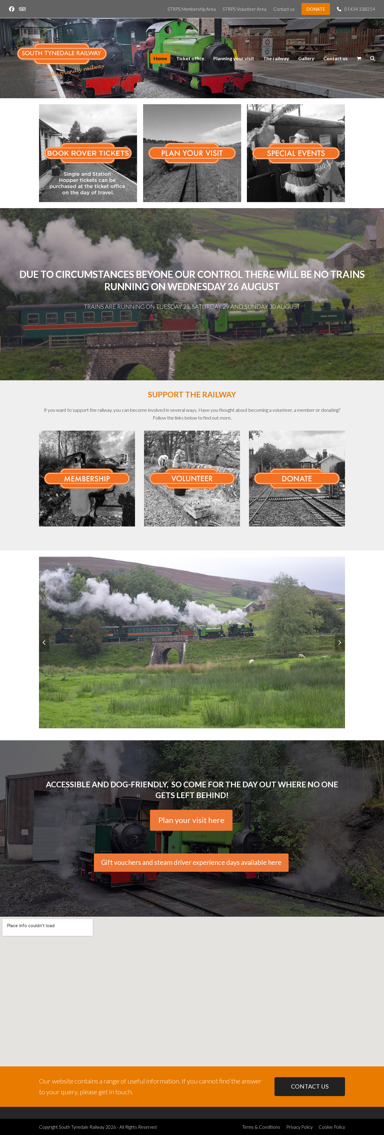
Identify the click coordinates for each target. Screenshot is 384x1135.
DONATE (315, 9)
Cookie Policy (332, 1127)
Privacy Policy (299, 1127)
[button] (359, 58)
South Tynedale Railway (81, 1127)
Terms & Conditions (261, 1127)
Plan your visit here (191, 820)
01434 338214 (359, 9)
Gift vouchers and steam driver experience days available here (191, 862)
